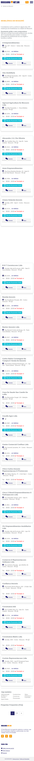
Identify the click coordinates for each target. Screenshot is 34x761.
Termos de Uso (16, 758)
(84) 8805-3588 (8, 306)
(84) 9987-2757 (8, 423)
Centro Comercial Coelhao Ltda (15, 444)
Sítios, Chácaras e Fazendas (28, 696)
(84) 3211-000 (8, 453)
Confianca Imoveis (10, 584)
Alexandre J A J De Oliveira (13, 138)
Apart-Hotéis (4, 699)
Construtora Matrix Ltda (12, 637)
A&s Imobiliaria (8, 73)
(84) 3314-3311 (8, 147)
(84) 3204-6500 (8, 113)
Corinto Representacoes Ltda (14, 658)
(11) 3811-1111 (8, 505)
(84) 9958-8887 (8, 178)
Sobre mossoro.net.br (8, 748)
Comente (10, 63)
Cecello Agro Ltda (10, 416)
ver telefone (14, 51)
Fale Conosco (6, 750)
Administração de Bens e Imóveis (5, 696)
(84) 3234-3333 (8, 538)
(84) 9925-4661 (8, 668)
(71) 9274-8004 (8, 371)
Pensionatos (16, 698)
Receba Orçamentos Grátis (13, 58)
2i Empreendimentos (11, 43)
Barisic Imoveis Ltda (11, 327)
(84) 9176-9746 (8, 208)
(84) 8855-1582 (8, 81)
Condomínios (17, 694)
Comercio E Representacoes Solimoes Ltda (14, 561)
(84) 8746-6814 (8, 615)
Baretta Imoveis (9, 297)
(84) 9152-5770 (8, 51)
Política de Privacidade (24, 758)
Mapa (24, 63)
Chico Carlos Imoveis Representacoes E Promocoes (15, 470)
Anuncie (5, 753)
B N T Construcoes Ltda (12, 265)
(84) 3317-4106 (8, 337)
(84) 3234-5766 (8, 275)
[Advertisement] (17, 12)
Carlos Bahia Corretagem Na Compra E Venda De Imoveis (14, 360)
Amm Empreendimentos (12, 168)
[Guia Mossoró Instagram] (11, 736)
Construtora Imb (9, 607)
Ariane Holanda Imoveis (12, 200)
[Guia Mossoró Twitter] (7, 736)
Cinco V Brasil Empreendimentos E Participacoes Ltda (17, 494)
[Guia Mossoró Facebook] (3, 736)
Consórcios (16, 696)
